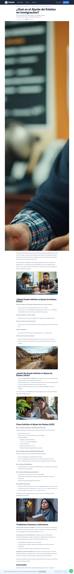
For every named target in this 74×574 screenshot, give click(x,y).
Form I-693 (32, 445)
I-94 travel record (24, 441)
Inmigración (26, 6)
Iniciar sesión (58, 2)
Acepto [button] (65, 571)
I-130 (22, 457)
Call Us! (65, 2)
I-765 (22, 459)
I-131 (22, 461)
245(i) (27, 380)
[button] (71, 549)
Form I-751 (35, 490)
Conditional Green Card (41, 488)
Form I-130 (50, 309)
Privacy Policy (42, 571)
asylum (42, 333)
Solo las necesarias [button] (58, 571)
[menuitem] (20, 2)
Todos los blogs (19, 6)
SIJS (45, 339)
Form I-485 (26, 309)
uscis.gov (28, 433)
